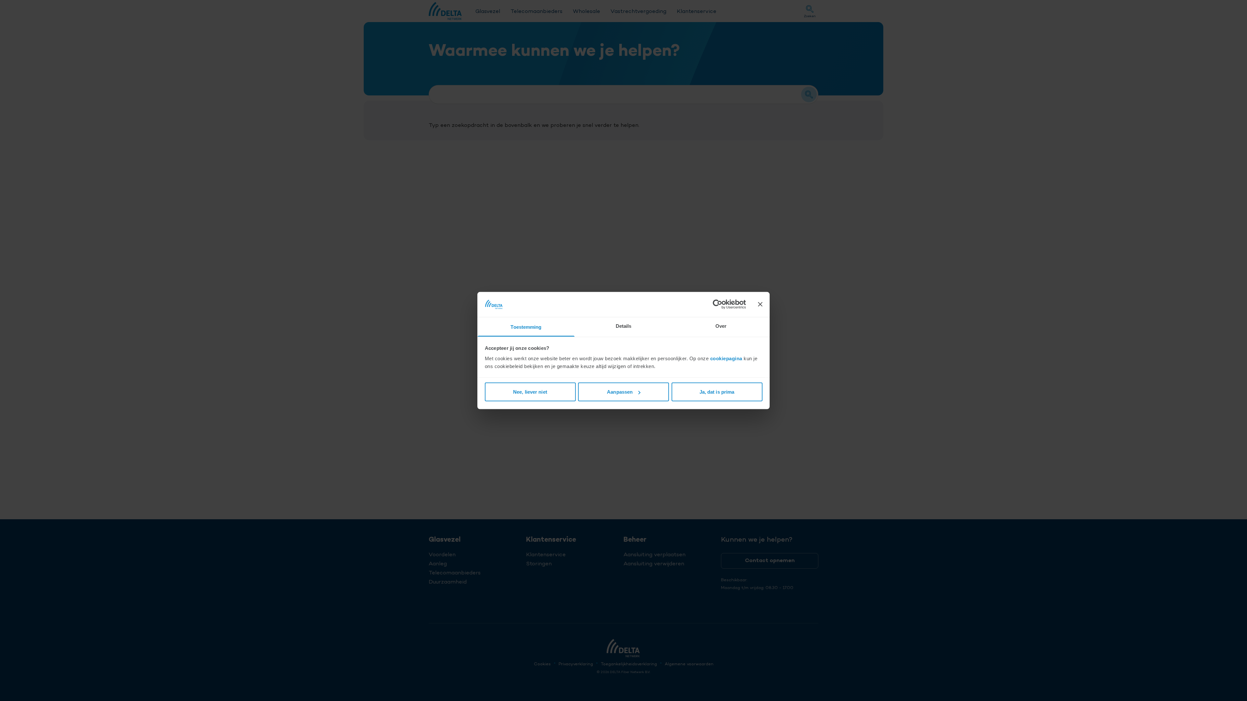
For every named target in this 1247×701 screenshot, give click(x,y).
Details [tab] (624, 325)
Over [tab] (720, 325)
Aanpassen (620, 392)
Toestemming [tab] (525, 326)
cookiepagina (726, 358)
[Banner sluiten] (760, 304)
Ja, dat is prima (717, 392)
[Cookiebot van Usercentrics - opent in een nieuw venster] (717, 304)
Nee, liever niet (530, 392)
